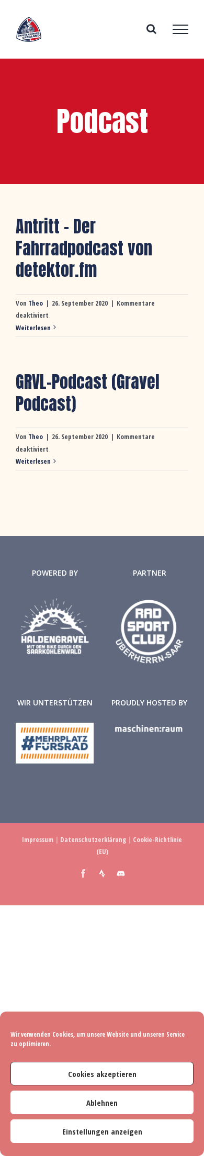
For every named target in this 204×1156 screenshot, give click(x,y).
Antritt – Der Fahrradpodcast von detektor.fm (84, 248)
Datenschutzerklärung (93, 839)
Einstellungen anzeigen (102, 1131)
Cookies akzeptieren (102, 1074)
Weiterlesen (33, 327)
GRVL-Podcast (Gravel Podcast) (88, 393)
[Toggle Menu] (180, 29)
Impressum (37, 839)
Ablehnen (102, 1102)
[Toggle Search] (151, 29)
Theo (35, 303)
